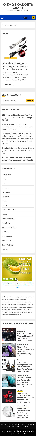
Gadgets (11, 424)
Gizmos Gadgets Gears (18, 6)
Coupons (5, 188)
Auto (6, 58)
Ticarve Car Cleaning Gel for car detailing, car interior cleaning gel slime (17, 125)
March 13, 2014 (18, 69)
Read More (8, 84)
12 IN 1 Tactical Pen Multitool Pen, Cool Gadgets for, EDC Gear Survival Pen (25, 337)
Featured (13, 58)
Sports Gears (7, 236)
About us (25, 427)
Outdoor (5, 232)
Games (4, 205)
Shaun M (7, 69)
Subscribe (33, 17)
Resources (30, 424)
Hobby (4, 214)
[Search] (29, 18)
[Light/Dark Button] (26, 18)
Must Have (6, 223)
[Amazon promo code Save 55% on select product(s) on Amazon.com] (9, 396)
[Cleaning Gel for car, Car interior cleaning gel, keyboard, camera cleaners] (9, 380)
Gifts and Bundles (8, 210)
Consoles (5, 183)
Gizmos (3, 424)
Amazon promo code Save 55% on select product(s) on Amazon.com (25, 396)
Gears (17, 424)
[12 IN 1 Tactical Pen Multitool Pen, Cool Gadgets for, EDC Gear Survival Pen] (9, 334)
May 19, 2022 (23, 402)
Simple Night (6, 283)
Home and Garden (9, 219)
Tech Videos (6, 241)
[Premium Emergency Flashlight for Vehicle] (18, 48)
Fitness (4, 201)
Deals (23, 424)
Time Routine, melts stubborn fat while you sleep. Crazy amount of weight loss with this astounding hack (18, 285)
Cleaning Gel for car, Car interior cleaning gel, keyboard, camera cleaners (24, 382)
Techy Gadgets (7, 245)
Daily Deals (6, 192)
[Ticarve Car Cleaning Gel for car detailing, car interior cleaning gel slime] (9, 350)
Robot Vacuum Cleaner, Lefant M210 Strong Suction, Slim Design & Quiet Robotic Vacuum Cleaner (24, 415)
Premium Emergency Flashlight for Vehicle (15, 65)
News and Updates (9, 227)
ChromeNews (17, 434)
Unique (5, 249)
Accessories (6, 175)
